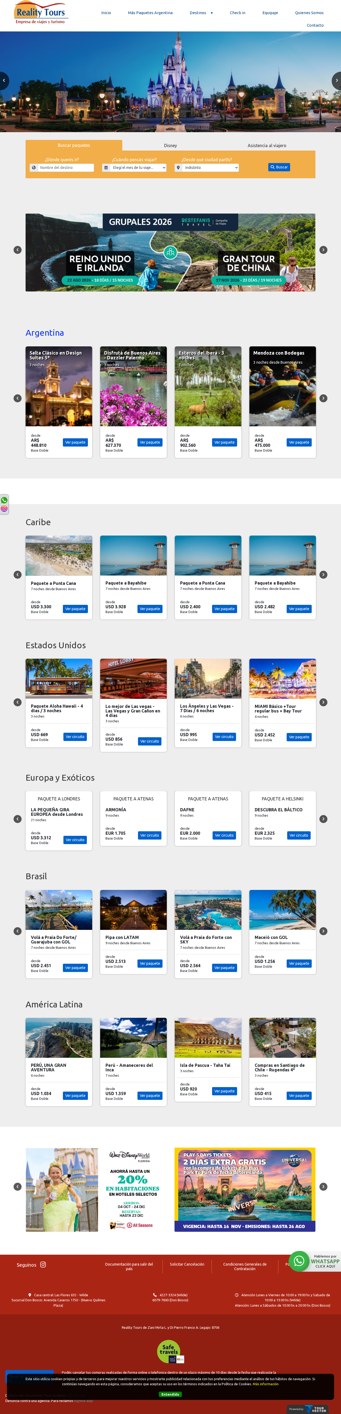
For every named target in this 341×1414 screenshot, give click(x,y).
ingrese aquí (83, 1401)
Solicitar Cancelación (187, 1264)
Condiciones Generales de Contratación (245, 1266)
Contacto (315, 25)
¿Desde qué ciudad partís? (206, 159)
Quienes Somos (309, 12)
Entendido (170, 1394)
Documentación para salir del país (129, 1266)
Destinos (198, 12)
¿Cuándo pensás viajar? (134, 159)
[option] (170, 79)
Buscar (281, 167)
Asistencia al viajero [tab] (267, 145)
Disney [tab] (170, 145)
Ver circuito (75, 737)
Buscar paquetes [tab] (74, 145)
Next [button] (323, 250)
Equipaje (270, 12)
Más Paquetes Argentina (150, 12)
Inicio (106, 12)
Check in (237, 12)
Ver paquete (75, 442)
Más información (266, 1384)
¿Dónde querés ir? (62, 159)
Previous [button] (18, 250)
